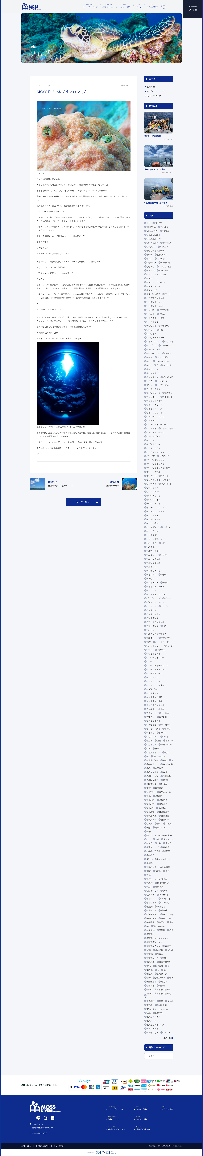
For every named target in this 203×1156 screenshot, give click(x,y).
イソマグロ (164, 310)
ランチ (168, 729)
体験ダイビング (153, 752)
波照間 (150, 906)
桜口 (149, 887)
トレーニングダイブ (155, 507)
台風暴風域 (151, 815)
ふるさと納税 (165, 266)
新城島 (150, 863)
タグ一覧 (167, 1038)
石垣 (171, 930)
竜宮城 (170, 950)
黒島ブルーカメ (153, 1016)
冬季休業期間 (152, 772)
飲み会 (150, 1005)
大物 (159, 843)
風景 (161, 1001)
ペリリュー (151, 630)
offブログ (167, 243)
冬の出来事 (168, 764)
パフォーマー (152, 582)
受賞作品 (151, 792)
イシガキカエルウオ (155, 298)
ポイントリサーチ (154, 646)
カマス (150, 357)
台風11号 (159, 796)
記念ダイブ (162, 973)
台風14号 (163, 800)
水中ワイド (151, 902)
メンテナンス (152, 693)
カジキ (168, 353)
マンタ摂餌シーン (154, 673)
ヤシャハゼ (151, 713)
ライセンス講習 (153, 729)
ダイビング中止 (153, 472)
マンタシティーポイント (157, 665)
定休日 (168, 843)
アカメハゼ (151, 290)
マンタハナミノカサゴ (156, 669)
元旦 (167, 752)
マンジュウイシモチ (155, 657)
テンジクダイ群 (153, 499)
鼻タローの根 (152, 1028)
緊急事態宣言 (165, 962)
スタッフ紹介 (167, 428)
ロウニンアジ (152, 736)
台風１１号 (151, 819)
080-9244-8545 (39, 1133)
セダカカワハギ (153, 444)
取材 (149, 788)
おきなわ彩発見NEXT (156, 250)
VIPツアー (151, 247)
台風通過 (165, 815)
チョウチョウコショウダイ (158, 480)
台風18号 (151, 804)
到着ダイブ (151, 784)
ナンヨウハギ (152, 531)
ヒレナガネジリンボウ (156, 594)
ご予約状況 (151, 262)
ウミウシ (151, 329)
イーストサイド (153, 322)
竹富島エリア (152, 958)
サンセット (168, 397)
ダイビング (164, 456)
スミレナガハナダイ (155, 432)
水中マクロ (151, 898)
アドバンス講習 (153, 294)
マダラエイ (162, 649)
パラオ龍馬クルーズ (155, 586)
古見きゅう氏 (165, 792)
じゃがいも (166, 262)
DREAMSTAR (152, 231)
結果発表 (151, 962)
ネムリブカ (151, 543)
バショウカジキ (153, 570)
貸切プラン (160, 977)
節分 (165, 958)
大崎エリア (168, 839)
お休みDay (162, 254)
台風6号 (150, 808)
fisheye (166, 231)
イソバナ (151, 310)
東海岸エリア (163, 883)
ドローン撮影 (152, 523)
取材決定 (159, 788)
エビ (161, 329)
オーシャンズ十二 (154, 349)
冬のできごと (152, 764)
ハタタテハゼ (152, 547)
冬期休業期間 (152, 780)
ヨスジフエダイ (153, 721)
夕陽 (149, 831)
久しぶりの (151, 744)
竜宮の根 (159, 950)
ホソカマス (166, 638)
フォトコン (151, 610)
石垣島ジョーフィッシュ (157, 938)
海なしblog (168, 914)
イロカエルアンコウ (155, 318)
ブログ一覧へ (82, 502)
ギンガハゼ (168, 377)
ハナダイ (165, 555)
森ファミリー (152, 890)
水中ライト (166, 898)
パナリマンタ (152, 578)
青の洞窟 (151, 1001)
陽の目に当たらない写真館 (158, 989)
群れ (149, 966)
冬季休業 (159, 768)
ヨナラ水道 (151, 725)
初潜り (166, 780)
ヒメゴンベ (151, 590)
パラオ (166, 582)
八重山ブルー (152, 760)
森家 (165, 890)
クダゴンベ (162, 381)
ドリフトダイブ (153, 515)
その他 (150, 91)
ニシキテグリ (152, 535)
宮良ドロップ (152, 847)
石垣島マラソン (153, 946)
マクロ (150, 649)
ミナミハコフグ (153, 681)
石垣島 (150, 934)
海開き (162, 922)
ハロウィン (151, 567)
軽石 (171, 977)
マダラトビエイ (153, 653)
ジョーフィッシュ (154, 412)
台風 (149, 796)
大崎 (157, 839)
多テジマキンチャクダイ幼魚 (159, 835)
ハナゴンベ (151, 555)
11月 (148, 223)
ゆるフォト (164, 270)
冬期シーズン (152, 776)
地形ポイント (161, 827)
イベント (151, 314)
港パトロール (159, 926)
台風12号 (151, 800)
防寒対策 (151, 985)
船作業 (150, 969)
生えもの (151, 930)
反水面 (164, 784)
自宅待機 (159, 966)
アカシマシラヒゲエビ (156, 282)
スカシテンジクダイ (155, 416)
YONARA (164, 247)
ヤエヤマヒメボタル (155, 709)
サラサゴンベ (152, 397)
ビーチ (168, 598)
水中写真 (165, 902)
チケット (165, 476)
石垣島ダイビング (154, 942)
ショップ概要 (59, 1146)
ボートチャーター (163, 642)
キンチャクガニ (153, 373)
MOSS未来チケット (155, 239)
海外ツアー (151, 918)
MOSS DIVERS (153, 235)
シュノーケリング (154, 404)
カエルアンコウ (153, 353)
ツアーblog (166, 484)
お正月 (150, 258)
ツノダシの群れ (153, 491)
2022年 (158, 223)
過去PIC (164, 981)
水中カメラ (164, 894)
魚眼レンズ (162, 1005)
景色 (167, 871)
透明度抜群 (151, 981)
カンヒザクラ (152, 365)
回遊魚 (168, 823)
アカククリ (151, 278)
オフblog (169, 341)
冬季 (149, 768)
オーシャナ (166, 345)
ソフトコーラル (153, 448)
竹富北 (150, 954)
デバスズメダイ (153, 503)
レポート (163, 733)
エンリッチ (151, 333)
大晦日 (150, 843)
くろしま (161, 258)
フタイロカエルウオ (155, 622)
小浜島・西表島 (153, 851)
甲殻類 (162, 930)
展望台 (168, 851)
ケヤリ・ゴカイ (164, 385)
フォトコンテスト (154, 614)
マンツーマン (152, 677)
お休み (150, 254)
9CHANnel (151, 227)
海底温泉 (151, 922)
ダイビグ (151, 456)
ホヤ (149, 642)
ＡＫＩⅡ (166, 1032)
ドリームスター (153, 519)
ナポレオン (168, 527)
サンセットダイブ (154, 401)
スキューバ (151, 420)
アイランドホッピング (156, 274)
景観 (149, 875)
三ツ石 (150, 740)
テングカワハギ (153, 495)
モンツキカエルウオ (155, 705)
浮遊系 (164, 910)
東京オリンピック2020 (157, 879)
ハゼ (163, 543)
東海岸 (150, 883)
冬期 (165, 772)
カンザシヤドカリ (163, 361)
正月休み (151, 894)
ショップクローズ (154, 408)
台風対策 (151, 812)
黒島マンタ (151, 1020)
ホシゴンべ (151, 638)
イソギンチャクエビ (155, 306)
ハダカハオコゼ (153, 551)
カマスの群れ (163, 357)
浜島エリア (151, 910)
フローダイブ (152, 626)
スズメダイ (151, 428)
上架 (159, 740)
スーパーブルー (153, 436)
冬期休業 (167, 776)
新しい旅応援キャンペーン (158, 859)
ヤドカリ (151, 717)
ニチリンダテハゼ (154, 539)
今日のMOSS (166, 744)
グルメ (150, 385)
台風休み (162, 808)
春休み (158, 871)
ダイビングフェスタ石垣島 (158, 468)
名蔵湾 (150, 823)
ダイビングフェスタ (155, 464)
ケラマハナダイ (153, 389)
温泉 (171, 922)
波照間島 (161, 906)
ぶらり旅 (151, 270)
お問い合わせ (26, 1146)
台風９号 (165, 819)
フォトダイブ (152, 618)
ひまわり (151, 266)
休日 (149, 748)
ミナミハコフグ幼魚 (155, 685)
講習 (149, 977)
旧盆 (149, 871)
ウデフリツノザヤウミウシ (158, 326)
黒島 (149, 1013)
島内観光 (151, 855)
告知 (159, 823)
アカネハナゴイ (153, 286)
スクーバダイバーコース (157, 424)
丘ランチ (169, 740)
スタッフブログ (154, 96)
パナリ (164, 574)
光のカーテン (159, 756)
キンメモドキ (152, 377)
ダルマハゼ (151, 476)
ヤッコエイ (166, 713)
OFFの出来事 (152, 243)
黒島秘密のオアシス (155, 1024)
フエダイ (165, 606)
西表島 (150, 973)
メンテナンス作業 (154, 701)
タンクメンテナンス (155, 452)
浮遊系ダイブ (152, 914)
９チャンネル (152, 1032)
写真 (165, 760)
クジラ (150, 381)
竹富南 (160, 954)
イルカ (162, 314)
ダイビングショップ (155, 460)
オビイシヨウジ (153, 341)
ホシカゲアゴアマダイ (156, 634)
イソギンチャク (153, 302)
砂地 (149, 950)
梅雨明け (159, 887)
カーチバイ (168, 365)
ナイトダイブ (152, 527)
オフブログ (151, 345)
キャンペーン (152, 369)
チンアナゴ (151, 484)
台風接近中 (164, 812)
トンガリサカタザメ (155, 511)
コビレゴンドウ (153, 393)
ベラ (165, 626)
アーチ (168, 294)
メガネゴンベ (152, 689)
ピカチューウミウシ (155, 602)
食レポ (170, 1001)
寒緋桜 (166, 847)
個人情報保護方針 (42, 1146)
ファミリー (151, 606)
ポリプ (170, 646)
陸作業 (162, 985)
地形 (149, 827)
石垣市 (168, 946)
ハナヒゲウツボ (153, 559)
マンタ (150, 661)
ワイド (166, 736)
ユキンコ (163, 717)
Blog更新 (164, 227)
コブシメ (169, 393)
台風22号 (163, 804)
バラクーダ (151, 574)
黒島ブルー (160, 1013)
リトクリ (151, 733)
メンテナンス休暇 (154, 697)
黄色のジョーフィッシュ (157, 1009)
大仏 (149, 839)
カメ (149, 361)
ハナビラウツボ (153, 563)
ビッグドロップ (153, 598)
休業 (157, 748)
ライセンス (166, 725)
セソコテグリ (152, 440)
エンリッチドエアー (155, 337)
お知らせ (151, 86)
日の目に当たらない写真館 (158, 867)
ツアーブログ (152, 488)
